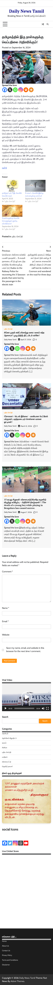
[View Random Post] (43, 24)
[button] (26, 697)
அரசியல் (5, 733)
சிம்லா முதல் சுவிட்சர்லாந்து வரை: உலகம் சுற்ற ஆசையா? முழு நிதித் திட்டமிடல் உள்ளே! (24, 334)
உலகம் (4, 743)
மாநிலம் (4, 757)
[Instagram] (20, 89)
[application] (26, 697)
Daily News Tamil (26, 11)
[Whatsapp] (15, 89)
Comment (7, 571)
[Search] (48, 24)
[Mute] (43, 708)
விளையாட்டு (6, 762)
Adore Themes (17, 981)
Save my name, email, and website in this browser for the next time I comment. (25, 650)
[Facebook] (4, 89)
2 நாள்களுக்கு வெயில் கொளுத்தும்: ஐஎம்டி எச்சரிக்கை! (10, 221)
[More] (31, 89)
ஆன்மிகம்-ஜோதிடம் (9, 738)
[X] (10, 89)
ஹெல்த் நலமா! (7, 766)
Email (5, 621)
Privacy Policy (7, 955)
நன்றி (4, 168)
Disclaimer (6, 965)
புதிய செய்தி (17, 236)
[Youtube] (26, 843)
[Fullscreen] (47, 708)
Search (5, 717)
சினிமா (4, 748)
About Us (5, 946)
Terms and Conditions (10, 960)
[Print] (26, 89)
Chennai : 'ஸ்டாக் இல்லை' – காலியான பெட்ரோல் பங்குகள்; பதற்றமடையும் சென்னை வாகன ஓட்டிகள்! (26, 419)
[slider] (24, 708)
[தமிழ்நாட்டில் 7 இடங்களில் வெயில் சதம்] (12, 186)
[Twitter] (10, 843)
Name (5, 608)
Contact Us (6, 950)
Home (4, 941)
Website (5, 634)
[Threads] (20, 843)
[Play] (5, 708)
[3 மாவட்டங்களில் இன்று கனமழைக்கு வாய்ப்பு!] (35, 186)
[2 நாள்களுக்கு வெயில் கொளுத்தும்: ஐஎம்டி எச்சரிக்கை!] (12, 211)
